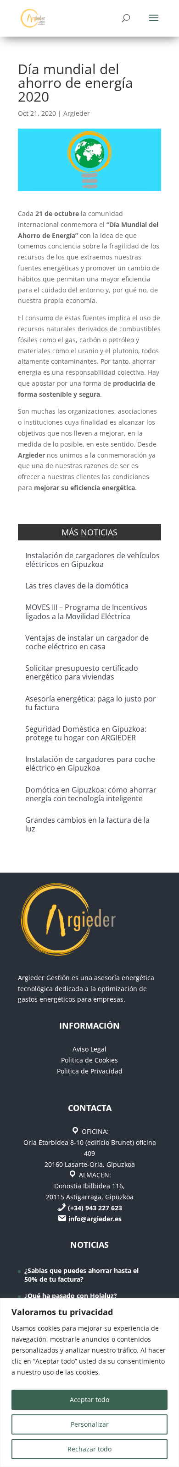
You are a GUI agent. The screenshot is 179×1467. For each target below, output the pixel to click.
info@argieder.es (95, 1218)
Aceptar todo (89, 1399)
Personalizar (90, 1424)
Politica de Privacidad (90, 1071)
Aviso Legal (89, 1049)
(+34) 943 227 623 (95, 1207)
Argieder (76, 113)
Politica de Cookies (89, 1060)
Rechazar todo (89, 1449)
